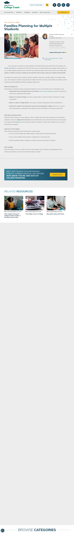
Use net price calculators (46, 91)
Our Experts (19, 12)
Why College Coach (9, 12)
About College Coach (45, 12)
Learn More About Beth (57, 52)
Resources (34, 12)
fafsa (46, 58)
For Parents (27, 12)
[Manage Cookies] (2, 530)
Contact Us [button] (63, 12)
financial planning (53, 58)
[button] (47, 5)
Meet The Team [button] (57, 174)
